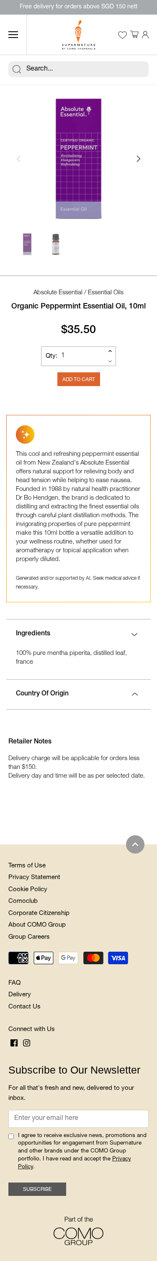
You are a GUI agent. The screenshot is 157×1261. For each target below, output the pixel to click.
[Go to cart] (134, 34)
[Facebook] (14, 1043)
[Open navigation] (13, 34)
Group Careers (29, 937)
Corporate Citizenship (38, 913)
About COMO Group (37, 925)
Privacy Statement (34, 877)
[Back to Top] (135, 844)
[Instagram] (26, 1043)
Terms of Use (27, 866)
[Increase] (110, 351)
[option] (78, 158)
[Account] (145, 34)
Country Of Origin (42, 694)
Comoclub (23, 901)
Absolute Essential (57, 293)
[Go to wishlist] (122, 35)
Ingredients (33, 634)
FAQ (14, 983)
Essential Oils (106, 293)
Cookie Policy (27, 890)
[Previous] (18, 158)
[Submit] (17, 69)
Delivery (19, 995)
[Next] (138, 158)
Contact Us (24, 1007)
